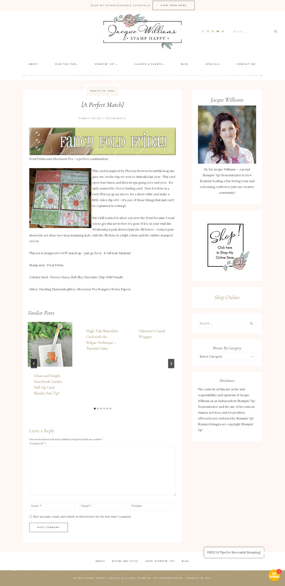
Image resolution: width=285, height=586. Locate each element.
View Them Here (174, 5)
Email (86, 506)
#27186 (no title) (125, 561)
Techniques (115, 118)
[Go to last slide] (34, 363)
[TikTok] (223, 31)
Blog (185, 64)
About (33, 64)
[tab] (95, 409)
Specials (213, 64)
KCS (208, 578)
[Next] (171, 363)
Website (136, 506)
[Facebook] (203, 31)
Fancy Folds (90, 118)
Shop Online (227, 297)
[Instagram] (208, 31)
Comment (37, 443)
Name (36, 506)
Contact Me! (246, 64)
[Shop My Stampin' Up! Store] (227, 246)
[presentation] (50, 344)
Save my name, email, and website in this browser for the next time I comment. (82, 516)
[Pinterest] (213, 31)
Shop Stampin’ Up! (160, 561)
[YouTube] (218, 31)
